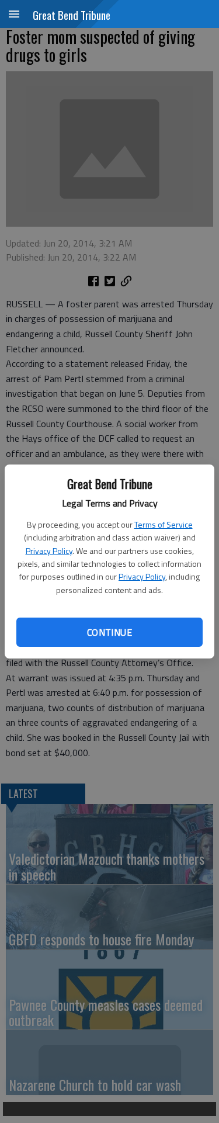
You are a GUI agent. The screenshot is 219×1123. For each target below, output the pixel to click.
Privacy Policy (49, 551)
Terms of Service (163, 524)
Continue (109, 632)
